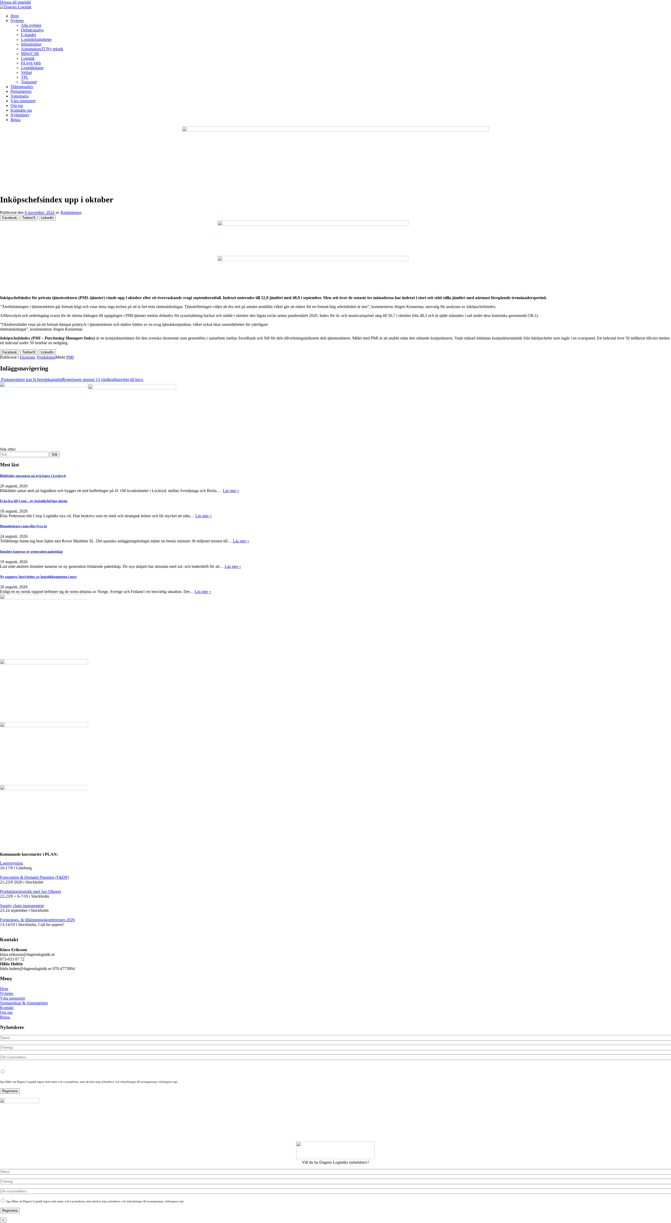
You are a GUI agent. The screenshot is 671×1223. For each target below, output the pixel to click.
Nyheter (17, 20)
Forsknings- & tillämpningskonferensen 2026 (37, 920)
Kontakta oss (21, 110)
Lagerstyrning (11, 863)
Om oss (16, 105)
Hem (14, 16)
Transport (29, 82)
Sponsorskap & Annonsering (24, 1003)
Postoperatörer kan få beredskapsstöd (31, 379)
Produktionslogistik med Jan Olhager (30, 891)
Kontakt (6, 1007)
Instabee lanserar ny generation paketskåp (31, 551)
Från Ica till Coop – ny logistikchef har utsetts (33, 501)
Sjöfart (26, 72)
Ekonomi (27, 357)
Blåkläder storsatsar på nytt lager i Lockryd (33, 476)
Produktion (46, 357)
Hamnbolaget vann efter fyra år (23, 526)
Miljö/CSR (30, 53)
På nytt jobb (31, 63)
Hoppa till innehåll (15, 2)
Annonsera (19, 96)
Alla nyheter (31, 25)
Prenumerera (20, 91)
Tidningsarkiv (21, 86)
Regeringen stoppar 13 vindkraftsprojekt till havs (103, 379)
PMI (70, 357)
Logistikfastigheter (36, 39)
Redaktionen (71, 212)
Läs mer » (231, 490)
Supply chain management (22, 905)
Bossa (15, 119)
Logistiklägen (32, 68)
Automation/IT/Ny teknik (42, 49)
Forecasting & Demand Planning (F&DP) (34, 877)
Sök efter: (8, 449)
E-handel (28, 35)
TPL (25, 77)
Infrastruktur (31, 44)
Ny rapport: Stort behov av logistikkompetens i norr (38, 577)
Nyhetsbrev (20, 115)
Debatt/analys (32, 30)
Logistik (28, 58)
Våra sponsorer (23, 101)
